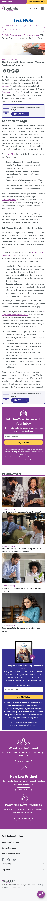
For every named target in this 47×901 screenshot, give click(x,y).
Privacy (40, 885)
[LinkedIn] (3, 860)
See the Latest (23, 818)
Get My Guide (23, 697)
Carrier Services (9, 848)
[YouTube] (14, 860)
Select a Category (12, 29)
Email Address (23, 685)
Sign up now (23, 442)
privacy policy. (32, 725)
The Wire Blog (8, 35)
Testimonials (23, 761)
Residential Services (11, 854)
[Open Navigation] (42, 8)
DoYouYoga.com (9, 199)
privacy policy (27, 459)
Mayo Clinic (10, 154)
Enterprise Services (10, 842)
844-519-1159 (20, 114)
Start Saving (23, 790)
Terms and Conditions (11, 888)
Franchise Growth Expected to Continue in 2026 (23, 512)
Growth (18, 35)
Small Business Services (12, 836)
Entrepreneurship (31, 35)
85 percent (6, 92)
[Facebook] (8, 860)
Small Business (9, 2)
